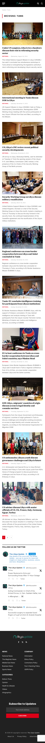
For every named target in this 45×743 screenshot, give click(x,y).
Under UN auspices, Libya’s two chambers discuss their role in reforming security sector (22, 50)
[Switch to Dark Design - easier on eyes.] (41, 3)
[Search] (38, 3)
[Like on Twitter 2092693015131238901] (18, 579)
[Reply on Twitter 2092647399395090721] (9, 600)
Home (4, 10)
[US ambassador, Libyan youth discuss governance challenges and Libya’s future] (22, 443)
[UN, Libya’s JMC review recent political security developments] (22, 133)
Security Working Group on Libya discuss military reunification (21, 198)
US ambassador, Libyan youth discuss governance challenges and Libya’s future (21, 459)
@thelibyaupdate (31, 568)
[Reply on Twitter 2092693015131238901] (9, 579)
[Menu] (3, 3)
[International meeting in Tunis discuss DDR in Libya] (22, 83)
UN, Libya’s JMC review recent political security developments (20, 148)
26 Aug (10, 570)
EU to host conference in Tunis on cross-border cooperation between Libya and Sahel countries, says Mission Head (21, 356)
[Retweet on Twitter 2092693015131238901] (13, 579)
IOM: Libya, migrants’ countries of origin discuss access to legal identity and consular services (21, 406)
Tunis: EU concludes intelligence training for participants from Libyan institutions (21, 302)
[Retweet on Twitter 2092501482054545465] (13, 618)
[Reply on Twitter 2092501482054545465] (9, 618)
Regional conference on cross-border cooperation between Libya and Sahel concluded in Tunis (20, 254)
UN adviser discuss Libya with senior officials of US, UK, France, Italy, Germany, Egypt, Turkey (22, 510)
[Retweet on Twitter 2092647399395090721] (13, 600)
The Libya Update (15, 568)
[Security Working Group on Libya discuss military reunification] (22, 183)
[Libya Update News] (22, 3)
